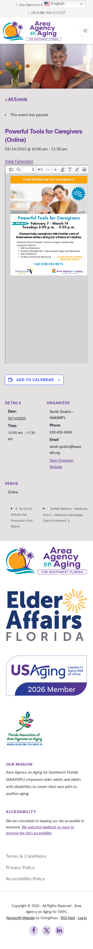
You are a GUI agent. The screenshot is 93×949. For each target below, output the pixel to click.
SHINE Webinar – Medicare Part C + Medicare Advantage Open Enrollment (65, 514)
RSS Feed (68, 918)
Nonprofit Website (20, 918)
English (57, 3)
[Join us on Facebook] (33, 931)
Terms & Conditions (26, 856)
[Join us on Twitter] (46, 931)
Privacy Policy (20, 868)
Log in (82, 918)
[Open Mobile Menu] (85, 31)
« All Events (16, 99)
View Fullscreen (19, 161)
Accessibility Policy (25, 879)
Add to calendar (35, 379)
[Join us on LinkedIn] (59, 931)
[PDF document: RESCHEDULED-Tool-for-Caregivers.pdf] (47, 264)
